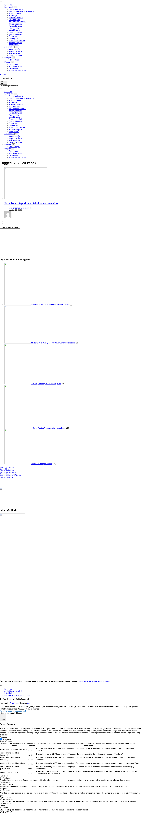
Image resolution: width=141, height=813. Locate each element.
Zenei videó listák (16, 55)
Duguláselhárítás (7, 477)
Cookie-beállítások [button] (8, 713)
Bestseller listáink (16, 9)
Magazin (7, 62)
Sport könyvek (5, 469)
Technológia (13, 68)
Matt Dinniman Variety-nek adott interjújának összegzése (53, 343)
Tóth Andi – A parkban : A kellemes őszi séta (31, 203)
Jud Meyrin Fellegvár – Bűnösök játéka (46, 384)
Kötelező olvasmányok (17, 22)
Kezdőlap (8, 5)
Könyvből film (14, 28)
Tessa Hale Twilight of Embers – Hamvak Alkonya (50, 304)
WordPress (14, 703)
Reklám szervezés (7, 471)
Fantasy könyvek (15, 26)
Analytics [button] (3, 789)
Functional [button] (4, 776)
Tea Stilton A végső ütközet (41, 464)
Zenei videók (9, 47)
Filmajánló (8, 58)
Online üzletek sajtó (9, 474)
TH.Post (3, 74)
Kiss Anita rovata (15, 66)
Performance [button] (5, 782)
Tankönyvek (13, 39)
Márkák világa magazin (9, 472)
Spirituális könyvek (16, 18)
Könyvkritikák (14, 45)
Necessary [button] (4, 737)
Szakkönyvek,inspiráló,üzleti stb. (21, 11)
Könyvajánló (9, 7)
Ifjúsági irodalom (15, 24)
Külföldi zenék (14, 53)
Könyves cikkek (15, 13)
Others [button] (2, 806)
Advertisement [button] (5, 797)
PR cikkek (8, 693)
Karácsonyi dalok (15, 51)
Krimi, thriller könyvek (17, 41)
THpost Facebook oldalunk (10, 475)
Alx (28, 703)
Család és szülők (15, 32)
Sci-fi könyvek (14, 20)
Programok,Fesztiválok (18, 71)
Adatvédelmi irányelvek (13, 691)
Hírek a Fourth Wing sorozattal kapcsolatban (49, 428)
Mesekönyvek (14, 30)
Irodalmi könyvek (15, 43)
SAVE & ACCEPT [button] (6, 812)
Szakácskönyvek (15, 34)
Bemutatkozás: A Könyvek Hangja (17, 695)
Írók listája (13, 16)
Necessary (7, 739)
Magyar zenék (14, 49)
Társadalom (13, 64)
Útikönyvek (13, 36)
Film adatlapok (14, 60)
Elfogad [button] (19, 713)
